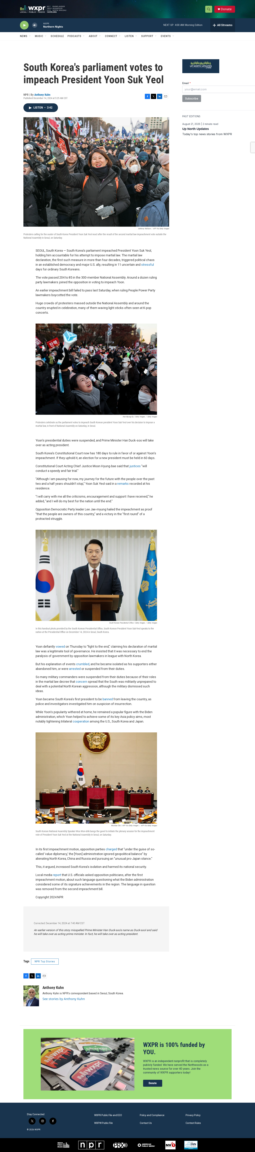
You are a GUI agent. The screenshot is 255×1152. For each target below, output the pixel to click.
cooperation (81, 721)
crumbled (82, 664)
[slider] (40, 25)
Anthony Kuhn (42, 94)
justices (135, 466)
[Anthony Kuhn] (31, 995)
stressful (147, 264)
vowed (60, 646)
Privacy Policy (193, 1115)
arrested (75, 669)
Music (39, 36)
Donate (226, 9)
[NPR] (91, 1145)
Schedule (57, 36)
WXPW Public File (103, 1123)
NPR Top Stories (45, 961)
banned (108, 699)
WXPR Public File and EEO (108, 1115)
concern (81, 681)
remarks (123, 483)
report (57, 875)
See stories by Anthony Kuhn (63, 999)
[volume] (35, 25)
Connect (111, 36)
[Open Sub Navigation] (30, 36)
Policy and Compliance (152, 1115)
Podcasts (74, 36)
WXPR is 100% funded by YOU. (174, 1048)
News (23, 36)
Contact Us (146, 1123)
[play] (24, 25)
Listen (129, 36)
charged (111, 849)
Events (166, 36)
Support (147, 36)
